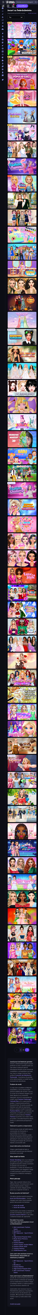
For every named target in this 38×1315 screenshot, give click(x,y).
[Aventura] (2, 39)
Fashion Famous (19, 1248)
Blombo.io (17, 1231)
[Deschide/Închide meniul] (3, 2)
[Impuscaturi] (2, 54)
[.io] (2, 57)
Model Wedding (15, 1160)
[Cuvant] (2, 51)
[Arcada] (2, 36)
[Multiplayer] (2, 26)
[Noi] (2, 14)
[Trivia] (2, 75)
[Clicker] (2, 45)
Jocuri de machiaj (19, 1207)
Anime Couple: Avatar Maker (23, 1245)
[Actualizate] (2, 20)
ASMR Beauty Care (20, 1250)
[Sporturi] (2, 66)
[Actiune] (2, 33)
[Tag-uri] (2, 79)
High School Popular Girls (22, 1237)
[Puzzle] (2, 60)
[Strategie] (2, 69)
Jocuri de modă (19, 1206)
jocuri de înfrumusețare (18, 1198)
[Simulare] (2, 63)
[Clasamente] (2, 29)
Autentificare (22, 6)
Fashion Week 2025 (20, 1246)
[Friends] (3, 6)
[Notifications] (13, 6)
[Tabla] (2, 72)
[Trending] (2, 17)
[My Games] (8, 6)
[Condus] (2, 48)
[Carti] (2, 42)
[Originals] (2, 23)
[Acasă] (2, 8)
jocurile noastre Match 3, (18, 1215)
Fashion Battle (15, 1111)
